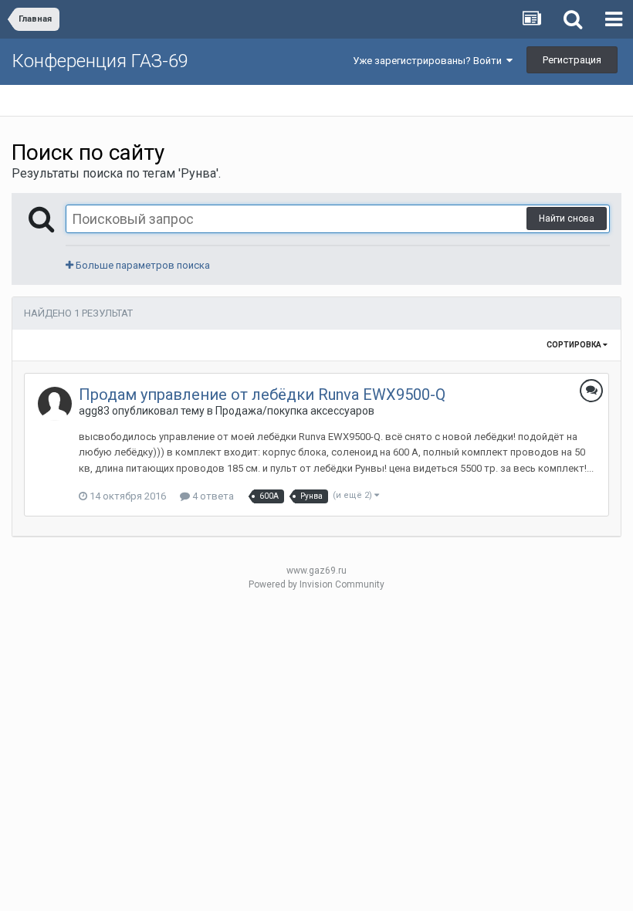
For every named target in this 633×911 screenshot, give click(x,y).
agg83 (94, 411)
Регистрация (572, 60)
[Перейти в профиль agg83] (55, 404)
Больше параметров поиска (141, 265)
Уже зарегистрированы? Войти (429, 60)
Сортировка (575, 344)
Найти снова (566, 218)
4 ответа (212, 496)
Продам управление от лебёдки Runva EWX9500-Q (262, 394)
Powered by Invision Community (316, 584)
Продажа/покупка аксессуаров (294, 411)
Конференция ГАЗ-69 (100, 61)
